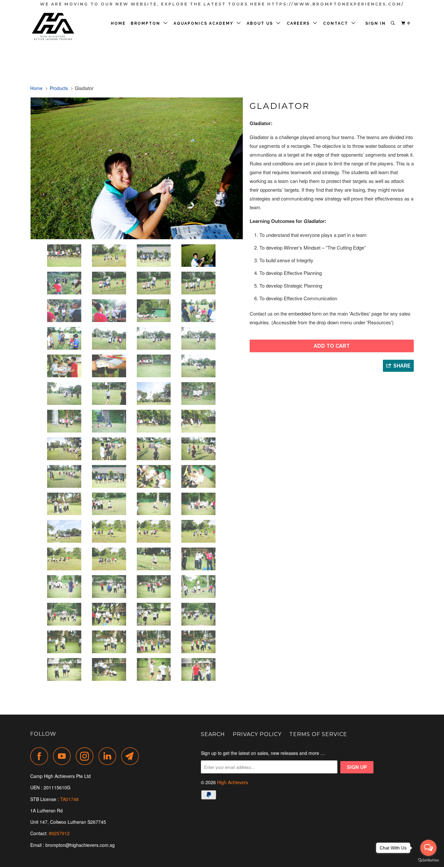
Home (118, 23)
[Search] (393, 23)
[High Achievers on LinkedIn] (109, 756)
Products (59, 88)
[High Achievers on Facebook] (41, 756)
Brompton (147, 23)
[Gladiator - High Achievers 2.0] (136, 168)
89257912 (59, 833)
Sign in (375, 23)
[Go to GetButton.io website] (428, 860)
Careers (300, 23)
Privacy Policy (257, 734)
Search (213, 734)
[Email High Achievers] (132, 756)
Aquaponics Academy (205, 23)
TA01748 (70, 799)
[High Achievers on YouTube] (63, 756)
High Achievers (232, 782)
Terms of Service (318, 734)
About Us (261, 23)
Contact (337, 23)
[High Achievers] (63, 27)
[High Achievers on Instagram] (86, 756)
